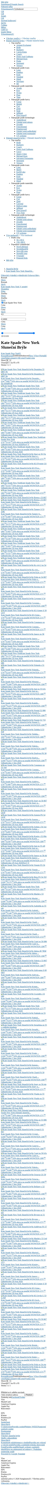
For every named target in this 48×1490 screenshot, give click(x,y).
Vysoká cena (30, 358)
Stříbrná (19, 113)
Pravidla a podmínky (22, 1445)
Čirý (18, 106)
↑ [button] (28, 1483)
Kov (18, 90)
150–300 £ (20, 242)
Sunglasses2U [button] (8, 9)
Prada (18, 61)
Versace (19, 66)
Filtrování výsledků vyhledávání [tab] (14, 275)
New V (32, 356)
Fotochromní (21, 127)
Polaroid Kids (22, 258)
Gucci (18, 152)
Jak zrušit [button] (10, 1452)
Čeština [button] (4, 25)
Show (3, 280)
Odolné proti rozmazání (25, 133)
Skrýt (3, 284)
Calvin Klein (21, 52)
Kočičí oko (20, 172)
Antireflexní (21, 120)
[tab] (24, 279)
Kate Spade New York (11, 353)
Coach (19, 54)
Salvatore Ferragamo (24, 158)
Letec (18, 70)
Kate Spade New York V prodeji (14, 287)
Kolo (18, 75)
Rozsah (4, 356)
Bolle (18, 47)
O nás (3, 1427)
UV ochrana (21, 136)
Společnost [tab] (5, 1422)
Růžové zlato (21, 206)
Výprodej (20, 256)
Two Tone (20, 213)
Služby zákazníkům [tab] (9, 1438)
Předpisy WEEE (31, 1427)
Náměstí (19, 77)
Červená (19, 204)
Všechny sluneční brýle (10, 1436)
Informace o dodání (21, 1442)
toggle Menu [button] (6, 32)
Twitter (22, 1397)
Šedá (18, 111)
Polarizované (21, 129)
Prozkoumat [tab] (6, 1431)
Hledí (18, 79)
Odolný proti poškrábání (26, 131)
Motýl (18, 170)
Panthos (19, 72)
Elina (3, 291)
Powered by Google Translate (13, 1454)
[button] (24, 11)
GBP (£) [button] (4, 30)
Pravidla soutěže (12, 1447)
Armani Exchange (23, 45)
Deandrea (5, 289)
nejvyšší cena (19, 358)
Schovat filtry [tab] (34, 275)
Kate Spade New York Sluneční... (19, 271)
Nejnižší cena (21, 253)
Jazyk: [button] (3, 23)
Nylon (19, 93)
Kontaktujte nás (7, 1442)
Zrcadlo (19, 124)
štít (17, 84)
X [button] (2, 9)
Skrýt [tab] (8, 1424)
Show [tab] (3, 1424)
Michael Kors (21, 59)
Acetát (19, 88)
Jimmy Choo (21, 154)
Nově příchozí (22, 247)
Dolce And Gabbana (24, 56)
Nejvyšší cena (22, 251)
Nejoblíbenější (22, 249)
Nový (37, 356)
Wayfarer (20, 81)
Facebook (15, 1397)
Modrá (19, 104)
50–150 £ (20, 240)
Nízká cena (9, 358)
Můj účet (4, 2)
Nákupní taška (7, 7)
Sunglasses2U (6, 4)
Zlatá (18, 109)
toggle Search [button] (17, 4)
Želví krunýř (21, 115)
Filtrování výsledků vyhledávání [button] (14, 1483)
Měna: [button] (3, 27)
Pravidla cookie (18, 1427)
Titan (18, 97)
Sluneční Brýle (12, 269)
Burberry (20, 50)
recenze (9, 1427)
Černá (18, 102)
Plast (18, 95)
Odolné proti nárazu (24, 122)
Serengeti (20, 63)
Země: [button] (3, 16)
